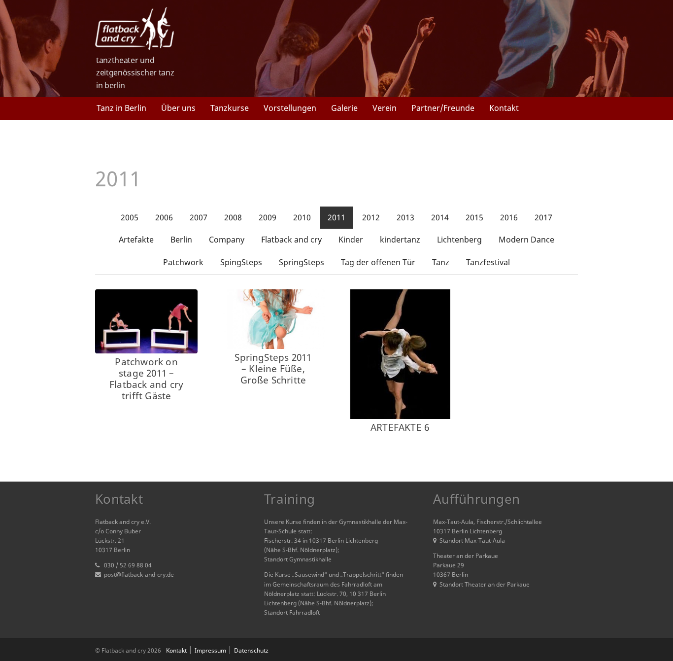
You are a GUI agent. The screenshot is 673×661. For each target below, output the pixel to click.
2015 (474, 217)
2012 (371, 217)
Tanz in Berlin (121, 108)
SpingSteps (241, 262)
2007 (198, 217)
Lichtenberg (459, 239)
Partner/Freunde (442, 108)
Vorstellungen (290, 108)
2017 (543, 217)
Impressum (210, 650)
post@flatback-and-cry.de (139, 574)
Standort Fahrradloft (292, 612)
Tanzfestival (488, 262)
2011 (336, 217)
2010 (302, 217)
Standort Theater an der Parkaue (484, 584)
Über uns (178, 108)
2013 (405, 217)
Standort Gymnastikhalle (298, 559)
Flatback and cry (291, 239)
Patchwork (183, 262)
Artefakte (136, 239)
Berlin (181, 239)
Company (226, 239)
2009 (267, 217)
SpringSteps (301, 262)
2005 (129, 217)
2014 (440, 217)
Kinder (350, 239)
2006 (164, 217)
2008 (233, 217)
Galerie (344, 108)
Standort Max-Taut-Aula (472, 540)
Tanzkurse (229, 108)
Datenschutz (251, 650)
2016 (509, 217)
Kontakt (504, 108)
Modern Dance (526, 239)
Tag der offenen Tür (378, 262)
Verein (384, 108)
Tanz (440, 262)
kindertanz (400, 239)
